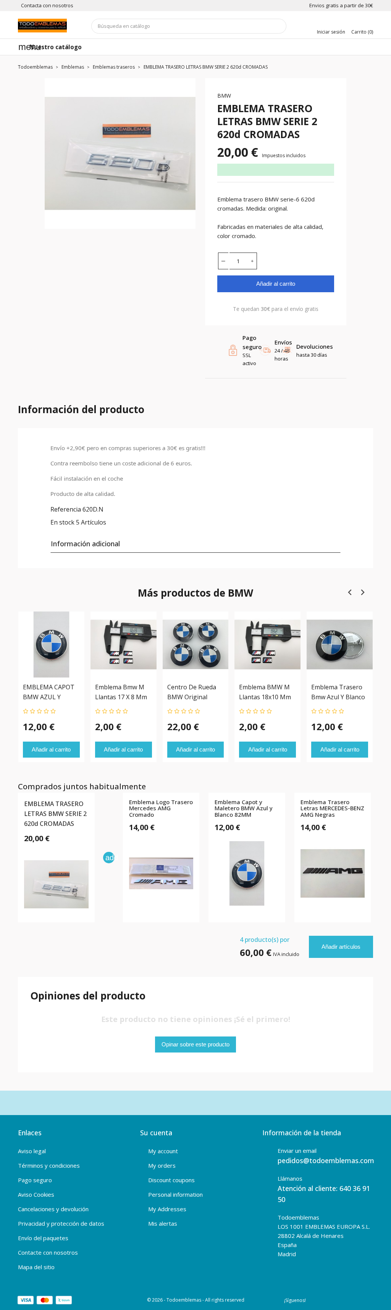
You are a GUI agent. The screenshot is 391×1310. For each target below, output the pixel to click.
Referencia (65, 509)
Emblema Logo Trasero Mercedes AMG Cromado (161, 808)
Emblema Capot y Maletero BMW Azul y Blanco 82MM (244, 808)
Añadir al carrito (275, 283)
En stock (62, 522)
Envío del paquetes (43, 1238)
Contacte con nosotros (48, 1252)
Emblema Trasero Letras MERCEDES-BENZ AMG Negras (332, 808)
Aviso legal (32, 1151)
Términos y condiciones (49, 1165)
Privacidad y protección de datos (61, 1223)
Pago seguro (35, 1180)
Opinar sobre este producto (195, 1044)
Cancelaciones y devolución (53, 1209)
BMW (224, 95)
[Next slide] (362, 592)
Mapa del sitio (36, 1267)
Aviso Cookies (36, 1194)
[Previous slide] (350, 592)
